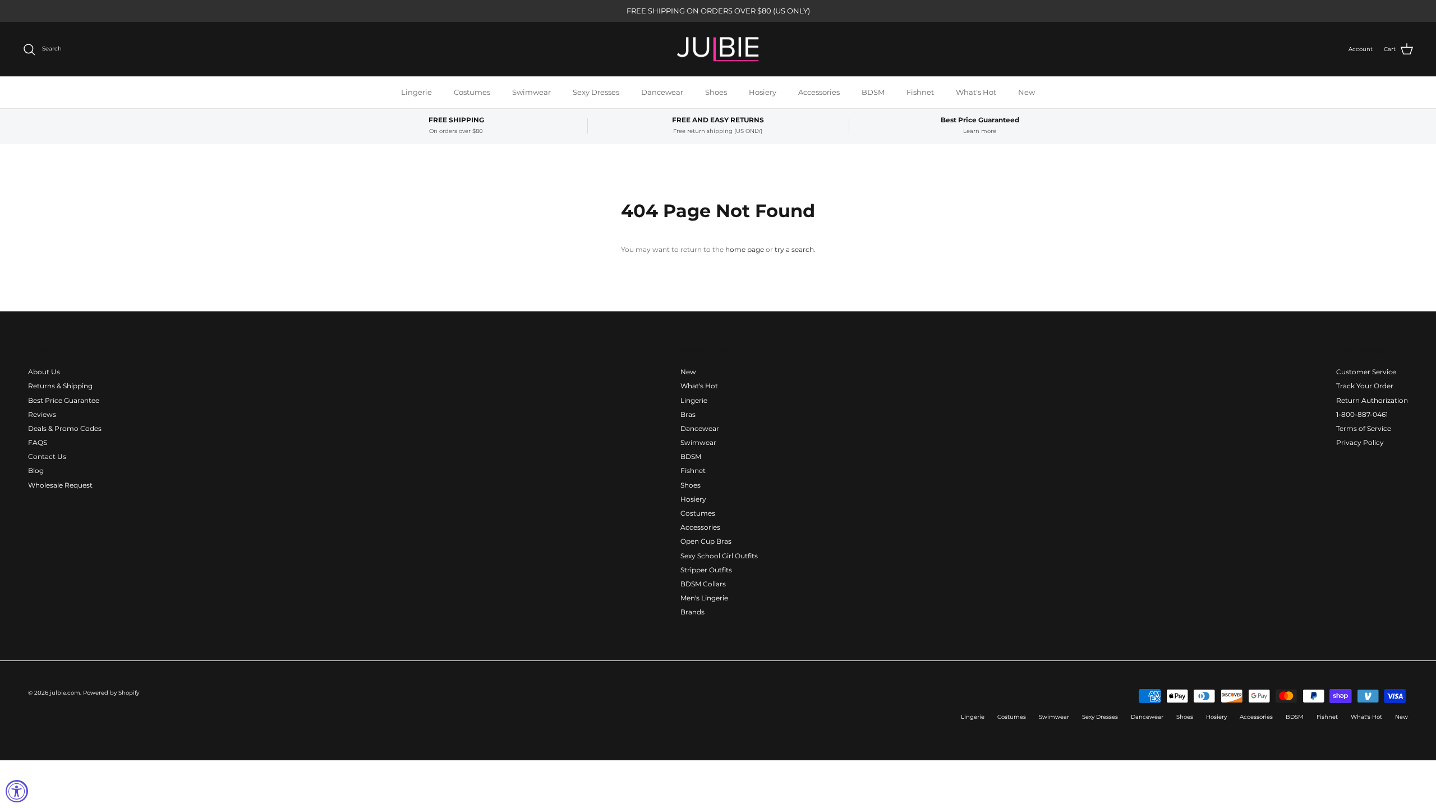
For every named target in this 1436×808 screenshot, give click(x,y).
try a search (794, 249)
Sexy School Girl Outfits (719, 556)
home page (744, 249)
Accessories (819, 92)
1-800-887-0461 (1362, 414)
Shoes (716, 92)
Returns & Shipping (60, 386)
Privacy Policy (1360, 442)
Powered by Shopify (111, 692)
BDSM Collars (703, 584)
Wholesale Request (60, 485)
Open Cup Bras (705, 541)
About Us (44, 372)
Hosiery (762, 92)
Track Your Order (1364, 386)
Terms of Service (1363, 428)
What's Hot (976, 92)
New (1026, 92)
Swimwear (531, 92)
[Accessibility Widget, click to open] (17, 791)
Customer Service (1366, 372)
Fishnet (920, 92)
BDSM (873, 92)
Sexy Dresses (596, 92)
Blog (36, 470)
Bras (688, 414)
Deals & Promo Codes (65, 428)
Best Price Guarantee (63, 400)
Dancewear (662, 92)
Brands (692, 612)
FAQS (37, 442)
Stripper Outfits (706, 570)
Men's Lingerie (704, 598)
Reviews (42, 414)
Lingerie (416, 92)
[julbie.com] (718, 49)
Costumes (472, 92)
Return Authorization (1372, 400)
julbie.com (65, 692)
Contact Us (47, 456)
